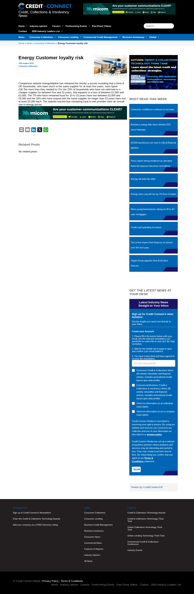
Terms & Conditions (72, 581)
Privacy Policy (50, 581)
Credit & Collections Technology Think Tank (145, 520)
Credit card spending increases (146, 227)
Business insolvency (94, 531)
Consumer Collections (41, 37)
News (21, 37)
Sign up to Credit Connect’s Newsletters (32, 512)
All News (88, 561)
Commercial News (93, 543)
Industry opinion (38, 26)
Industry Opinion (92, 555)
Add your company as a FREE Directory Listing (35, 525)
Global (152, 37)
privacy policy (154, 434)
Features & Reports (93, 549)
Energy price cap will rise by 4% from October (153, 194)
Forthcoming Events (76, 26)
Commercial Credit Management (100, 37)
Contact (22, 31)
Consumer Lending (68, 37)
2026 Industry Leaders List (46, 31)
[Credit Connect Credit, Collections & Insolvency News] (45, 4)
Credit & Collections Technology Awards (146, 512)
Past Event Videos (101, 26)
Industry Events (134, 550)
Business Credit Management (98, 525)
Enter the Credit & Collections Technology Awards (36, 519)
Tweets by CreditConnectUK (147, 487)
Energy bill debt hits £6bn (143, 179)
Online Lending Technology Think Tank (146, 535)
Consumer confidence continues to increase (152, 109)
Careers (56, 26)
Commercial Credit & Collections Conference (142, 542)
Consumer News (92, 537)
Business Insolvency (133, 37)
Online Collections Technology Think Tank (144, 528)
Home (21, 26)
